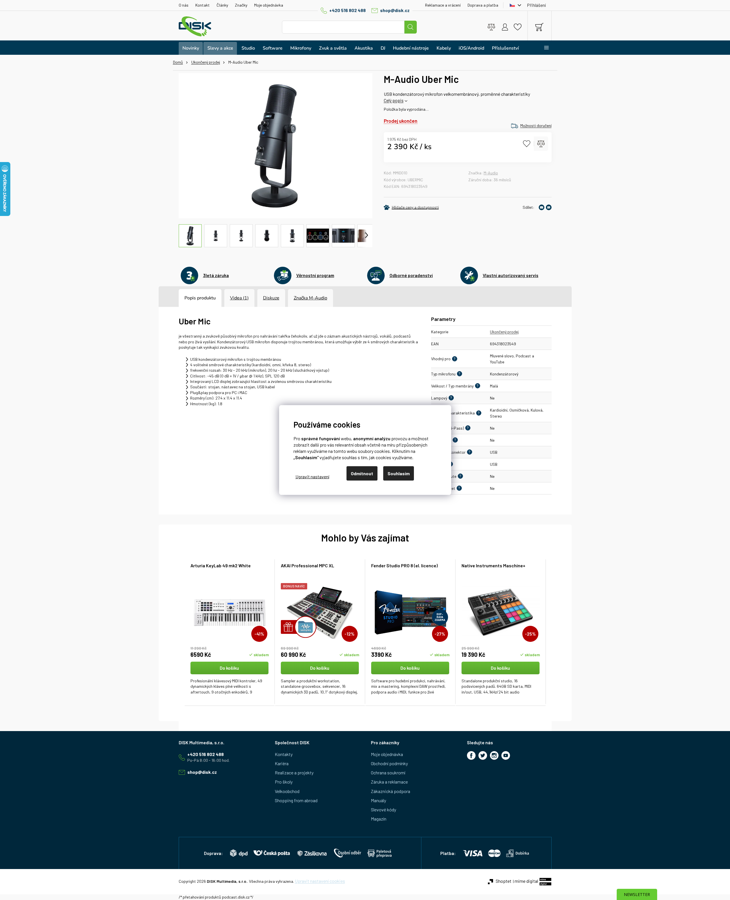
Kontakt (202, 5)
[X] (482, 755)
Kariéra (282, 763)
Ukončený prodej (504, 331)
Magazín (378, 818)
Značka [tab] (310, 298)
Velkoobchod (287, 791)
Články (222, 5)
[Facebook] (471, 755)
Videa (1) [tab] (239, 298)
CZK (514, 5)
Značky (241, 5)
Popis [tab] (190, 298)
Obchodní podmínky (389, 763)
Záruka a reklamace (389, 781)
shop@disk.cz (395, 10)
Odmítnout (362, 473)
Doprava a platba (483, 5)
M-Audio (491, 172)
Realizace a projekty (294, 772)
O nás (183, 5)
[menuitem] (191, 48)
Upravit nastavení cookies (320, 881)
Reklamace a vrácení (443, 5)
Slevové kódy (383, 809)
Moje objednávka (268, 5)
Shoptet (503, 881)
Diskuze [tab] (271, 298)
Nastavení (312, 476)
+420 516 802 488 (347, 10)
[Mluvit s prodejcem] (549, 207)
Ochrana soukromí (388, 772)
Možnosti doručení (536, 125)
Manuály (378, 800)
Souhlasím (399, 473)
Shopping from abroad (296, 800)
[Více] (543, 47)
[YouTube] (505, 755)
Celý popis (394, 100)
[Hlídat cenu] (411, 207)
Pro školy (284, 781)
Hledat (410, 27)
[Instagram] (494, 755)
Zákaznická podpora (390, 791)
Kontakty (284, 754)
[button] (229, 678)
